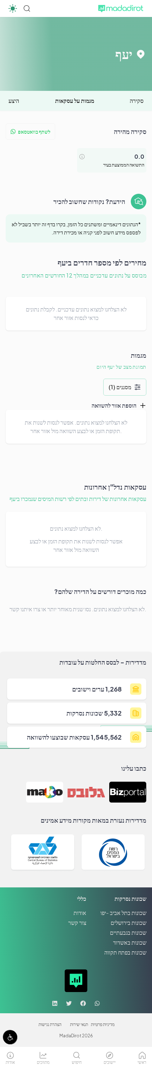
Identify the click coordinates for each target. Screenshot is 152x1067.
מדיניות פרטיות (103, 1024)
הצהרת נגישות (50, 1024)
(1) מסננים (120, 387)
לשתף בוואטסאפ (34, 131)
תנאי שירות (79, 1024)
